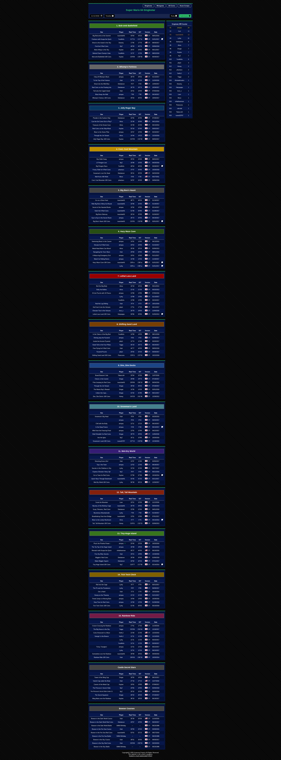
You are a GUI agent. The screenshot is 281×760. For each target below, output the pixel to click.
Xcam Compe (184, 6)
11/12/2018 (155, 502)
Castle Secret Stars (127, 667)
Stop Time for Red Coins (101, 602)
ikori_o (121, 310)
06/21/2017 (155, 393)
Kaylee (121, 50)
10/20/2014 (155, 657)
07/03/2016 (155, 91)
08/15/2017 (155, 677)
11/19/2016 (155, 626)
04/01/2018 (155, 509)
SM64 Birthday (121, 725)
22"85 (132, 509)
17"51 (132, 307)
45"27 (132, 550)
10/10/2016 (155, 591)
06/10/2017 (155, 423)
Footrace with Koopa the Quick (101, 39)
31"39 (132, 125)
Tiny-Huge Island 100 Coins (101, 564)
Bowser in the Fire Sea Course (101, 729)
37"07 (132, 169)
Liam (121, 502)
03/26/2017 (155, 352)
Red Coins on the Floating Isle (101, 87)
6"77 (132, 520)
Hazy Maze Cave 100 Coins (102, 262)
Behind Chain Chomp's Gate (102, 53)
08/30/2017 (155, 43)
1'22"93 (132, 139)
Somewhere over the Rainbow (101, 654)
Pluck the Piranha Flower (102, 543)
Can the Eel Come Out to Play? (102, 121)
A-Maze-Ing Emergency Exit (102, 255)
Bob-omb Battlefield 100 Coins (101, 57)
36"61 (132, 739)
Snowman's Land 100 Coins (101, 441)
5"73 (132, 591)
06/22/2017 (155, 647)
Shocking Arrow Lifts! (101, 461)
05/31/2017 (155, 584)
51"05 (132, 606)
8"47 (132, 472)
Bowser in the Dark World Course (101, 718)
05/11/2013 (155, 286)
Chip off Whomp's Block (101, 77)
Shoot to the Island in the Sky (101, 43)
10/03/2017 (155, 98)
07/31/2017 (155, 561)
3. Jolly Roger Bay (126, 108)
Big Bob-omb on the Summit (102, 36)
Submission (184, 16)
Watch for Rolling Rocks (101, 259)
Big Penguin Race (101, 166)
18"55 (132, 677)
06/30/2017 (155, 57)
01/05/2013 (155, 314)
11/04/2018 (155, 310)
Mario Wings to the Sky (101, 50)
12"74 (132, 341)
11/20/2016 (155, 80)
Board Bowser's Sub (101, 375)
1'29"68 (132, 57)
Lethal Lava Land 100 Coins (101, 314)
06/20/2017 (155, 722)
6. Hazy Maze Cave (127, 231)
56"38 (132, 482)
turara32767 (121, 441)
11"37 (132, 53)
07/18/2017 (155, 386)
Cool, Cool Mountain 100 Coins (101, 180)
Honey (121, 396)
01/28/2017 (155, 211)
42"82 (132, 561)
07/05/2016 (155, 293)
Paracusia (121, 355)
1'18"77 (132, 564)
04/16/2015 (155, 547)
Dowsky (121, 43)
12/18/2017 (155, 629)
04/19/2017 (155, 94)
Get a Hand (101, 591)
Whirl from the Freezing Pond (101, 430)
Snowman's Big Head (101, 416)
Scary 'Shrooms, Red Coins (101, 509)
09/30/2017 (155, 739)
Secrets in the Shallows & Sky (101, 468)
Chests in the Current (101, 379)
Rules (173, 16)
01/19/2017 (155, 200)
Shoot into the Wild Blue (101, 84)
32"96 (132, 204)
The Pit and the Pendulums (101, 588)
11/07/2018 (155, 375)
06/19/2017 (155, 698)
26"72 (132, 218)
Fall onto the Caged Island (101, 91)
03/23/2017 (155, 300)
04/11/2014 (155, 121)
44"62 (132, 245)
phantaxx (121, 169)
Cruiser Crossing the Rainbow (101, 626)
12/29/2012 (155, 396)
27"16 (132, 681)
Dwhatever (121, 84)
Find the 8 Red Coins (101, 46)
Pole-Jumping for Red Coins (102, 382)
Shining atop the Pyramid (102, 338)
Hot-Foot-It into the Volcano (101, 307)
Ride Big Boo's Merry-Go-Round (102, 204)
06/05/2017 (155, 139)
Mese (121, 177)
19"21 (132, 554)
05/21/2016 (155, 472)
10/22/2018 (155, 355)
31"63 (132, 468)
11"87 (132, 461)
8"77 (132, 584)
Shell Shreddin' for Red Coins (101, 434)
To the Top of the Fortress (101, 80)
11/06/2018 (155, 434)
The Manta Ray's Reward (102, 389)
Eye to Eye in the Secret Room (102, 218)
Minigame (160, 6)
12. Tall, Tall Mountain (127, 492)
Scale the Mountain (101, 502)
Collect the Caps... (102, 393)
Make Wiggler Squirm (101, 561)
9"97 (132, 588)
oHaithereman (121, 550)
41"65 (132, 479)
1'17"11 (132, 39)
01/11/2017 (155, 255)
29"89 (132, 379)
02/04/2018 (155, 688)
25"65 (132, 352)
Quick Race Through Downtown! (101, 479)
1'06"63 (132, 657)
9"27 (132, 84)
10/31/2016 (155, 303)
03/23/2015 (155, 743)
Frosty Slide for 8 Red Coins (102, 169)
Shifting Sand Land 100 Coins (101, 355)
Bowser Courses (127, 708)
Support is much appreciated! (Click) (140, 756)
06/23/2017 (155, 650)
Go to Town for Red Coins (101, 475)
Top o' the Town (102, 465)
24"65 (132, 688)
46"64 (132, 166)
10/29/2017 (155, 87)
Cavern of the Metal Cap (101, 684)
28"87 (132, 50)
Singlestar (148, 6)
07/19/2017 (155, 379)
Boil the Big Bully (101, 286)
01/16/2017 (155, 245)
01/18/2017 (155, 204)
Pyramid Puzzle (102, 352)
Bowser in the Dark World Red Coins (101, 722)
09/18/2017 (155, 465)
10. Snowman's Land (127, 406)
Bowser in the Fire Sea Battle (101, 736)
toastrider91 (121, 36)
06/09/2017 (155, 588)
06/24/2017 (155, 345)
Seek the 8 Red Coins (102, 211)
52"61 (132, 732)
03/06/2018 (155, 46)
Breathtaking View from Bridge (101, 516)
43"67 (132, 722)
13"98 (132, 296)
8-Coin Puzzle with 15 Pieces (101, 293)
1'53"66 (132, 629)
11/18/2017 (155, 259)
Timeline (108, 16)
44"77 (132, 348)
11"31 (132, 636)
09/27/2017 (155, 468)
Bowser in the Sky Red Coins (101, 743)
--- (132, 725)
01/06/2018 (155, 557)
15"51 (132, 502)
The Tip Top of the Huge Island (101, 547)
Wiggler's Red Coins (101, 557)
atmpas (121, 77)
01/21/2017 (155, 595)
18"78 (132, 310)
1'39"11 (132, 355)
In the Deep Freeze (101, 427)
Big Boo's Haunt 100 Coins (101, 221)
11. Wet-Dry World (126, 451)
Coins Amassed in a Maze (101, 633)
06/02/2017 (155, 159)
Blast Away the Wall (101, 94)
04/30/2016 (155, 654)
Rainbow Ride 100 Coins (101, 657)
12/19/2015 (155, 441)
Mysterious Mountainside (102, 513)
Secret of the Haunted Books (101, 207)
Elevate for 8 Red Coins (101, 245)
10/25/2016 (155, 543)
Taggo (121, 345)
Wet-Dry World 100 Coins (102, 482)
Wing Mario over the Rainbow (101, 698)
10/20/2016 (155, 437)
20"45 (132, 248)
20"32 (132, 691)
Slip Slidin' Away (101, 159)
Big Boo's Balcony (101, 214)
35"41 (132, 173)
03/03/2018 (155, 691)
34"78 (132, 506)
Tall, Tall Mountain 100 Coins (101, 523)
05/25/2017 (155, 640)
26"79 (132, 87)
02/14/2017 (155, 207)
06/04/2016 (155, 382)
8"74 (132, 303)
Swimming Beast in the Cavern (101, 241)
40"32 (132, 695)
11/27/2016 (155, 681)
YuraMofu (121, 39)
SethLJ (121, 633)
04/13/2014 (155, 125)
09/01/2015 (155, 252)
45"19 (132, 345)
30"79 (132, 434)
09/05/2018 (155, 348)
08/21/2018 (155, 334)
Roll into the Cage (101, 584)
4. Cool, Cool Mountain (127, 149)
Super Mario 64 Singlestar (140, 10)
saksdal (179, 108)
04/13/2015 (155, 241)
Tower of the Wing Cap (101, 677)
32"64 (132, 375)
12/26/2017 (155, 482)
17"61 (132, 626)
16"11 (132, 437)
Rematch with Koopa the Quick (102, 550)
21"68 (132, 633)
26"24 (132, 214)
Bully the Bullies (101, 289)
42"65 (132, 118)
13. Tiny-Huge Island (126, 533)
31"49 (132, 121)
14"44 (132, 135)
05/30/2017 (155, 643)
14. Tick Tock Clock (127, 574)
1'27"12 (132, 441)
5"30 (132, 427)
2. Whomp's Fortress (127, 67)
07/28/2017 (155, 118)
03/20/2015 (155, 416)
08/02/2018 (155, 53)
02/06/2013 (155, 248)
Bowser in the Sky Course (101, 739)
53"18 (132, 128)
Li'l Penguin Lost (101, 162)
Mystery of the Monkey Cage (101, 506)
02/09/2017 (155, 338)
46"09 (132, 46)
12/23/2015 (155, 633)
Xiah (121, 80)
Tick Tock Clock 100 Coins (101, 606)
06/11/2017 (155, 50)
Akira (121, 121)
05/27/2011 (155, 177)
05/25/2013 (155, 289)
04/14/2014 (155, 520)
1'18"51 (132, 523)
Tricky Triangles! (101, 647)
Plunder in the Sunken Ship (101, 118)
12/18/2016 (155, 554)
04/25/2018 (155, 173)
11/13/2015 (155, 636)
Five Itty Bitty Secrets (102, 554)
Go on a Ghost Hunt (101, 200)
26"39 (132, 718)
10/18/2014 (155, 475)
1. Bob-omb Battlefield (126, 26)
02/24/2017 (155, 132)
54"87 (132, 180)
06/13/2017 (155, 427)
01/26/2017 (155, 214)
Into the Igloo (101, 437)
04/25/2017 (155, 420)
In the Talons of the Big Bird (102, 334)
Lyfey (121, 266)
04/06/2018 (155, 180)
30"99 (132, 654)
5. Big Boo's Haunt (127, 190)
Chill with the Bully (101, 423)
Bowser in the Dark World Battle (101, 725)
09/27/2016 (155, 732)
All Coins (171, 6)
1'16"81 (132, 221)
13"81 (132, 516)
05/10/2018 (155, 606)
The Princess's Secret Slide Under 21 (102, 691)
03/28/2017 (155, 166)
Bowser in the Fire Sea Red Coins (101, 732)
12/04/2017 (155, 84)
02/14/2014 (155, 564)
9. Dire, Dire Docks (127, 365)
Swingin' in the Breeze (102, 636)
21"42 (132, 289)
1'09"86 (132, 382)
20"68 (132, 252)
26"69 (132, 557)
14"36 (132, 389)
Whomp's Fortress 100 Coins (101, 98)
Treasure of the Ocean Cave (102, 125)
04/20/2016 (155, 162)
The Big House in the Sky (101, 629)
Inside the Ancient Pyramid (101, 341)
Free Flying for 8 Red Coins (101, 348)
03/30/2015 (155, 729)
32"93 (132, 729)
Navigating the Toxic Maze (101, 252)
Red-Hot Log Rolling (101, 303)
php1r (121, 307)
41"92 (132, 393)
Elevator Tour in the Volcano (102, 310)
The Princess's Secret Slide (101, 688)
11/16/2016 (155, 718)
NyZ (121, 46)
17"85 (132, 43)
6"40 (132, 177)
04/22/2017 (155, 430)
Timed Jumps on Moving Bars (101, 598)
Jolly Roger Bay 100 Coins (101, 139)
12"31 (132, 650)
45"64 (132, 98)
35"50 (132, 386)
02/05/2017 (155, 461)
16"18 (132, 286)
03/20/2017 (155, 341)
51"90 (132, 211)
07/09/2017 (155, 684)
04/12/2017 (155, 307)
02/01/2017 (155, 221)
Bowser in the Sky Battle (102, 746)
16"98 (132, 162)
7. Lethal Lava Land (127, 276)
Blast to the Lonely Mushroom (101, 520)
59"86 (132, 314)
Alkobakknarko (179, 80)
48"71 (132, 200)
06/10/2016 (155, 550)
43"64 (132, 36)
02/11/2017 (155, 479)
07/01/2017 (155, 516)
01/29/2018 (155, 602)
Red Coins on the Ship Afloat (101, 128)
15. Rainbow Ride (127, 616)
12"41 (132, 80)
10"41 (132, 91)
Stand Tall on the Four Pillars (101, 345)
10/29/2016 (155, 598)
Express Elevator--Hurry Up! (102, 472)
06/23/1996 (155, 725)
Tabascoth (121, 375)
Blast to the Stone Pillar (101, 132)
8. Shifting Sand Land (127, 324)
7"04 (132, 513)
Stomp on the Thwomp (101, 595)
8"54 (132, 416)
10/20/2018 (155, 169)
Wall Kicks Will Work (101, 177)
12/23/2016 (155, 135)
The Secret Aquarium (101, 695)
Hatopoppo (121, 314)
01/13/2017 (155, 77)
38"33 (132, 698)
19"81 (132, 684)
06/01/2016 (155, 36)
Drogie (121, 379)
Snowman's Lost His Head (101, 173)
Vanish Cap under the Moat (101, 681)
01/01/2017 (155, 39)
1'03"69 (132, 743)
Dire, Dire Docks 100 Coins (101, 396)
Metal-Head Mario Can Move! (101, 248)
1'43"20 (132, 396)
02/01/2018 (155, 389)
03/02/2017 (155, 128)
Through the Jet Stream (101, 135)
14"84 (132, 598)
